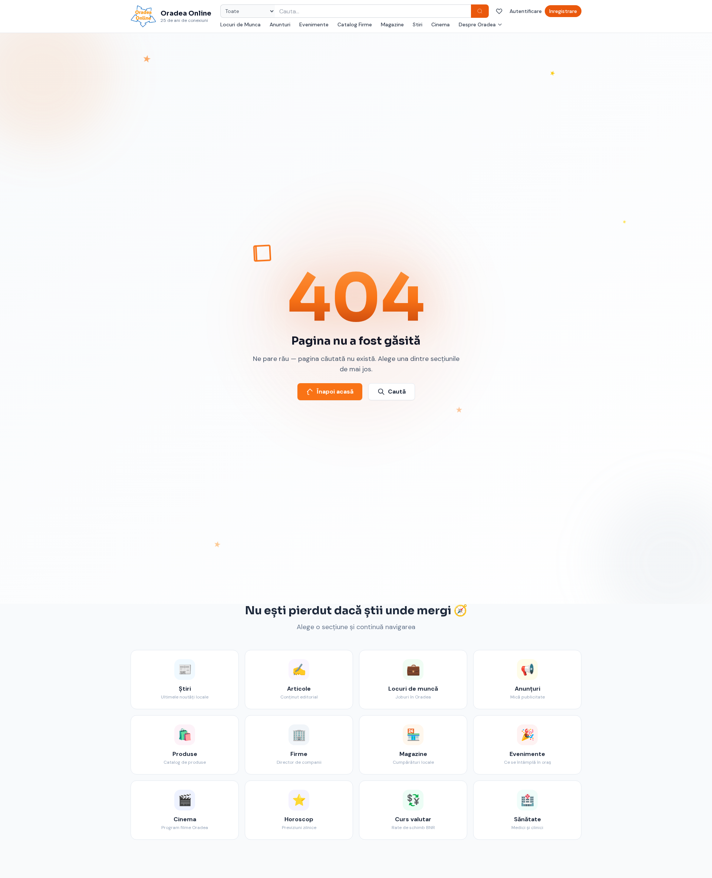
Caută (397, 391)
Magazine (392, 24)
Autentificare (526, 11)
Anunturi (280, 24)
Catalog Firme (354, 24)
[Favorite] (499, 11)
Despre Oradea (477, 24)
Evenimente (314, 24)
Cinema (440, 24)
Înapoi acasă (335, 391)
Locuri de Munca (240, 24)
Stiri (417, 24)
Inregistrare (563, 11)
